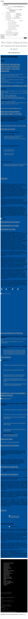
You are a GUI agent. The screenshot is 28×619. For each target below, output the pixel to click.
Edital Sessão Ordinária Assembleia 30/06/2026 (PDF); (12, 97)
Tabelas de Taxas (13, 29)
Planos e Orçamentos (14, 25)
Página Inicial (9, 35)
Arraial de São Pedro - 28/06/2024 (8, 581)
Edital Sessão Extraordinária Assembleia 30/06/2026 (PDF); (13, 98)
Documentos (19, 15)
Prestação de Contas (14, 26)
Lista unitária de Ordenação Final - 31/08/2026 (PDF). (12, 82)
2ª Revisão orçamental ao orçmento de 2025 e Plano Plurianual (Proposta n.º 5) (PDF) (15, 165)
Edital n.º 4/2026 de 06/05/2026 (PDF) (9, 96)
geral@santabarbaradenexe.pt (8, 611)
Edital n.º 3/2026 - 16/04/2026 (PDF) (8, 95)
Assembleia (8, 8)
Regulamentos (12, 28)
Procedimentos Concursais (12, 33)
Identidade (8, 16)
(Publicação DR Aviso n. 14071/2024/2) (13, 376)
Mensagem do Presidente (9, 474)
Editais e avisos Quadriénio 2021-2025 (7, 578)
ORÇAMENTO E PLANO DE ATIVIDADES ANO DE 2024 (15, 414)
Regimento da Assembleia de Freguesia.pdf (14, 365)
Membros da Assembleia (14, 9)
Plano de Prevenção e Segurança (8, 563)
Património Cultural (11, 18)
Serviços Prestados (10, 12)
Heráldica (8, 15)
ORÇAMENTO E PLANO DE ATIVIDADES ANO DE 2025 (15, 409)
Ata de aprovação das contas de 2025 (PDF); (13, 136)
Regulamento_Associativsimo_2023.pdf (13, 370)
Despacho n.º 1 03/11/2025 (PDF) (8, 101)
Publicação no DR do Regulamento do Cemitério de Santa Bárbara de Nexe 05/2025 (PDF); (15, 380)
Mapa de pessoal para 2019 (10, 435)
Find (25, 38)
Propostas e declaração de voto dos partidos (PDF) (14, 138)
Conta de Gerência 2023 (9, 150)
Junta (23, 6)
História (8, 13)
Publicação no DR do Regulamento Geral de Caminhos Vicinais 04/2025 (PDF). (14, 384)
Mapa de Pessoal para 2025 (10, 434)
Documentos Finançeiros (9, 467)
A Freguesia (18, 13)
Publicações (6, 575)
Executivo (11, 6)
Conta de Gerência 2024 (9, 149)
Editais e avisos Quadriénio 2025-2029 (14, 86)
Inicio (4, 3)
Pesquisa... (3, 36)
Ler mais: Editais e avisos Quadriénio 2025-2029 (11, 108)
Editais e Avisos (12, 23)
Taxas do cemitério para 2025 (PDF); (10, 442)
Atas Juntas (12, 20)
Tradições (8, 19)
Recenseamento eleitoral (12, 32)
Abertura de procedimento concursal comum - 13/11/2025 (11, 113)
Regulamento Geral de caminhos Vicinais (14, 374)
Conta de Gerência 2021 (9, 154)
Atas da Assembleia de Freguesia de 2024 (14, 354)
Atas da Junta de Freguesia (10, 445)
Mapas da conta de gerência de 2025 (11, 137)
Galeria (17, 16)
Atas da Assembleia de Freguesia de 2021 (14, 350)
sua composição (18, 6)
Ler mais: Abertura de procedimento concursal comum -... (13, 126)
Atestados (8, 30)
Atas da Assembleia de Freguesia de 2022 (14, 351)
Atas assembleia (13, 22)
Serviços (21, 20)
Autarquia (5, 5)
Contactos (18, 18)
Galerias (4, 510)
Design (24, 614)
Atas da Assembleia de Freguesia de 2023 (14, 352)
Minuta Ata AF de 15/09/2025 (7, 574)
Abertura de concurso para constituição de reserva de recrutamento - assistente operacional (10, 67)
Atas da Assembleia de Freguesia (12, 333)
